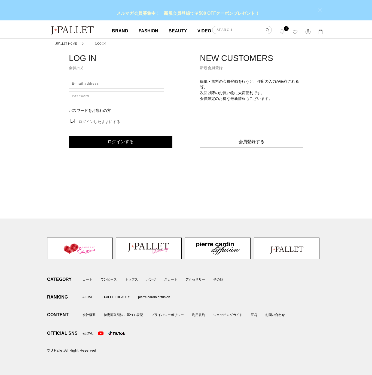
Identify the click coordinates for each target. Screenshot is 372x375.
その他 (218, 279)
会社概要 (89, 315)
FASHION (148, 31)
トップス (131, 279)
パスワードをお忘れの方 (90, 110)
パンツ (151, 279)
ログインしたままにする (99, 121)
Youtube (100, 333)
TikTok (111, 333)
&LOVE (80, 248)
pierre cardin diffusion (218, 248)
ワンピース (108, 279)
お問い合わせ (275, 315)
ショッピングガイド (228, 315)
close (320, 10)
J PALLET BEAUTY (149, 248)
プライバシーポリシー (167, 315)
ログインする (121, 141)
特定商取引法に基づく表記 (123, 315)
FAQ (254, 315)
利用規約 (198, 315)
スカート (170, 279)
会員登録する (252, 141)
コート (87, 279)
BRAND (120, 31)
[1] (282, 31)
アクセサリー (195, 279)
